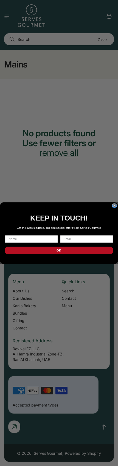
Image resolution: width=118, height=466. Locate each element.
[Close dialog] (114, 206)
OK (59, 250)
